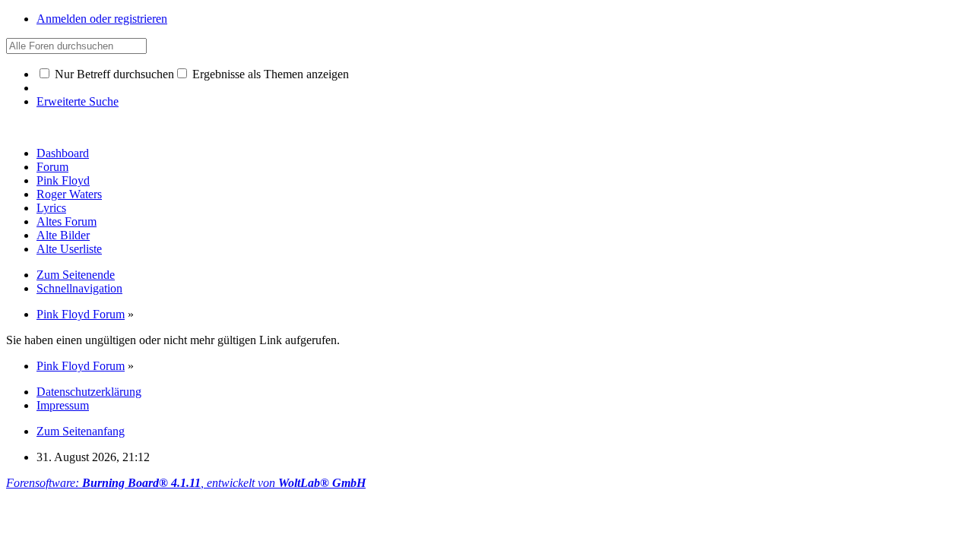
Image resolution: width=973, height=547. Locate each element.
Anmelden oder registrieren (101, 18)
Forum (52, 166)
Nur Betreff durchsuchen (113, 74)
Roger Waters (69, 194)
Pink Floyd (63, 180)
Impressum (62, 405)
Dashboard (62, 153)
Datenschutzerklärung (88, 391)
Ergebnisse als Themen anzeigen (269, 74)
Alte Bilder (63, 235)
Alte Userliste (69, 248)
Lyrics (51, 207)
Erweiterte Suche (77, 101)
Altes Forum (66, 221)
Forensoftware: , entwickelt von (186, 482)
